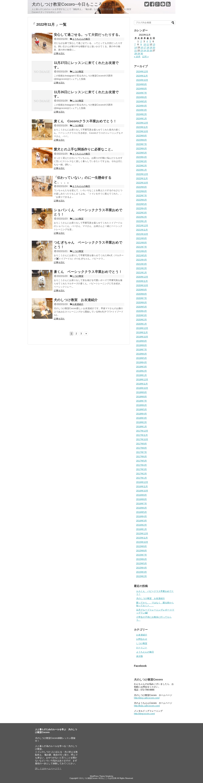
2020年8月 (141, 294)
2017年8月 (141, 448)
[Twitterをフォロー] (146, 5)
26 (151, 50)
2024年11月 (142, 76)
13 (154, 44)
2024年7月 (141, 93)
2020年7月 (141, 298)
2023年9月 (141, 136)
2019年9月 (141, 341)
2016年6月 (141, 508)
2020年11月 (142, 281)
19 (151, 47)
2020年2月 (141, 319)
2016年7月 (141, 503)
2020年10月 (142, 285)
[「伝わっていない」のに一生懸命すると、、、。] (42, 196)
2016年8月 (141, 499)
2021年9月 (141, 238)
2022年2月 (141, 217)
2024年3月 (141, 110)
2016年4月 (141, 516)
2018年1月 (141, 426)
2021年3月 (141, 264)
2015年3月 (141, 572)
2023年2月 (141, 165)
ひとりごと (141, 648)
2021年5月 (141, 255)
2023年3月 (141, 161)
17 (144, 47)
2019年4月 (141, 362)
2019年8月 (141, 345)
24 (144, 50)
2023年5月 (141, 153)
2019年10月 (142, 337)
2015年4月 (141, 568)
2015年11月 (142, 538)
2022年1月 (141, 221)
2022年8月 (141, 191)
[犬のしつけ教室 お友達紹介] (42, 318)
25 (148, 50)
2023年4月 (141, 157)
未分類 (139, 656)
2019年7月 (141, 349)
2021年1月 (141, 272)
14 (135, 47)
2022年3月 (141, 213)
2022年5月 (141, 204)
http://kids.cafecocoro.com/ (147, 706)
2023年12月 (142, 123)
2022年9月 (141, 187)
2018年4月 (141, 414)
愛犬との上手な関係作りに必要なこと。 (84, 149)
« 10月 (137, 56)
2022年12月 (142, 174)
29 (138, 53)
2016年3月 (141, 521)
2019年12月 (142, 328)
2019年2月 (141, 371)
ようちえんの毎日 (81, 39)
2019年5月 (141, 358)
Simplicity (109, 776)
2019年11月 (142, 332)
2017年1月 (141, 478)
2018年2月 (141, 422)
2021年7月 (141, 247)
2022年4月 (141, 208)
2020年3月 (141, 315)
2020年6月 (141, 302)
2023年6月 (141, 148)
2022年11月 (142, 178)
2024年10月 (142, 80)
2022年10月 (142, 183)
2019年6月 (141, 354)
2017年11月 (142, 435)
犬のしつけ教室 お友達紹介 (76, 300)
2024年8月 (141, 88)
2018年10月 (142, 388)
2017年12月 (142, 431)
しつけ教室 (77, 71)
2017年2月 (141, 474)
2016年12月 (142, 482)
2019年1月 (141, 375)
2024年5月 (141, 101)
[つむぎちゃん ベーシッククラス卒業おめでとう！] (42, 260)
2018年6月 (141, 405)
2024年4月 (141, 106)
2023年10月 (142, 131)
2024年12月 (142, 71)
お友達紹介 (77, 304)
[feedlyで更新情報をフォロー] (162, 5)
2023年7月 (141, 144)
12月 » (145, 56)
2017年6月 (141, 456)
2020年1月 (141, 324)
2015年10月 (142, 542)
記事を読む (59, 53)
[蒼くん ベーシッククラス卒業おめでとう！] (42, 290)
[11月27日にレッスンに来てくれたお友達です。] (42, 81)
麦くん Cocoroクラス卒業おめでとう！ (85, 121)
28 (135, 53)
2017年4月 (141, 465)
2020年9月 (141, 290)
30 (141, 53)
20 (154, 47)
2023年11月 (142, 127)
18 (148, 47)
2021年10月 (142, 234)
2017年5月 (141, 461)
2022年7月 (141, 195)
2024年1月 (141, 118)
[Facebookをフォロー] (152, 5)
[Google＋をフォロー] (157, 5)
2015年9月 (141, 546)
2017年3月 (141, 469)
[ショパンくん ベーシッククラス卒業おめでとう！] (42, 228)
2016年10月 (142, 491)
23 (141, 50)
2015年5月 (141, 563)
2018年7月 (141, 401)
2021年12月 (142, 225)
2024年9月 (141, 84)
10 (144, 44)
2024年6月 (141, 97)
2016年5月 (141, 512)
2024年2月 (141, 114)
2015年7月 (141, 555)
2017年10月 (142, 439)
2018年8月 (141, 397)
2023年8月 (141, 140)
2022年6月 (141, 200)
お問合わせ (141, 639)
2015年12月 (142, 533)
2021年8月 (141, 242)
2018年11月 (142, 384)
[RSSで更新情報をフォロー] (168, 5)
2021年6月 (141, 251)
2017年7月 (141, 452)
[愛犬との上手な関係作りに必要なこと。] (42, 167)
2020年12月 (142, 277)
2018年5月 (141, 409)
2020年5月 (141, 307)
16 (141, 47)
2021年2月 (141, 268)
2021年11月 (142, 230)
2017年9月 (141, 444)
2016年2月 (141, 525)
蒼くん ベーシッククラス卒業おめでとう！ (88, 272)
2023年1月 (141, 170)
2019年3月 (141, 367)
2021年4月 (141, 260)
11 (148, 44)
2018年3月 (141, 418)
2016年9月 (141, 495)
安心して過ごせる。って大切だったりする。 (88, 34)
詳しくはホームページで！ (48, 768)
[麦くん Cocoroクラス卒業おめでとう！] (42, 139)
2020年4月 (141, 311)
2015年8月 (141, 551)
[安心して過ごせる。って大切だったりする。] (42, 53)
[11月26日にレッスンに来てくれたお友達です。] (42, 110)
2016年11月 (142, 486)
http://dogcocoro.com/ (144, 713)
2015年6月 (141, 559)
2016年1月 (141, 529)
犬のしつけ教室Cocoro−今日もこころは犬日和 (75, 4)
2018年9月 (141, 392)
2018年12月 (142, 379)
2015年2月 (141, 576)
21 (135, 50)
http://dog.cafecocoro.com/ (147, 698)
